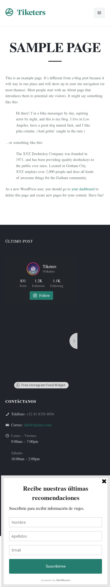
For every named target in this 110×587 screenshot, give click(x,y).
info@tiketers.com (38, 424)
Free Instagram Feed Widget (43, 385)
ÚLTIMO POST (19, 241)
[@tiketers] (33, 268)
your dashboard (83, 188)
